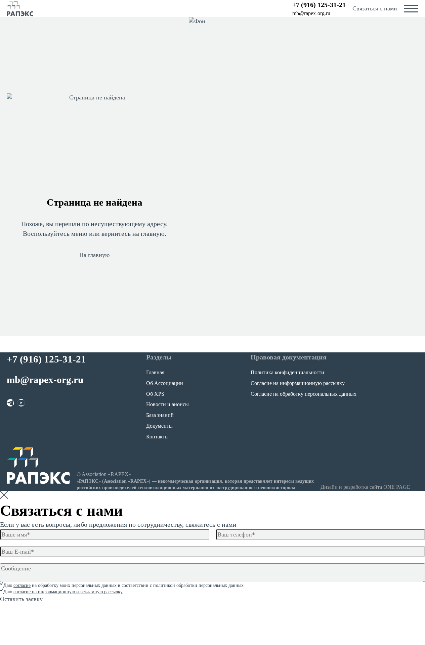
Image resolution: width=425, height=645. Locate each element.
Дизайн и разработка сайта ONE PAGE (365, 487)
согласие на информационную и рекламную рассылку (68, 591)
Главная (155, 372)
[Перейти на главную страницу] (20, 8)
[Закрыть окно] (4, 495)
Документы (159, 426)
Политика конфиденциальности (287, 372)
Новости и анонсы (167, 404)
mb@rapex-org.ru (311, 13)
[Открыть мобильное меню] (411, 8)
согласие (22, 585)
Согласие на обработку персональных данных (303, 394)
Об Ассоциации (164, 383)
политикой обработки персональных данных (198, 585)
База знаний (160, 415)
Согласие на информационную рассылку (298, 383)
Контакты (157, 436)
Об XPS (155, 394)
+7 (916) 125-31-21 (319, 4)
